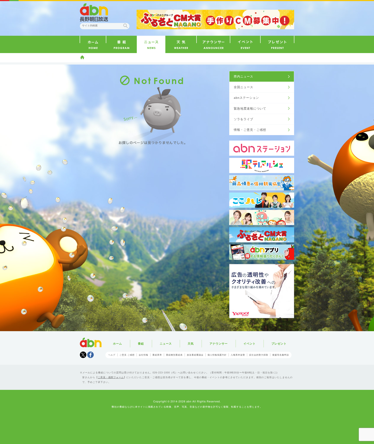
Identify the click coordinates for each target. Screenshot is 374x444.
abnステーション (246, 97)
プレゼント (279, 343)
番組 (141, 343)
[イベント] (245, 44)
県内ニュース (243, 76)
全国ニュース (243, 87)
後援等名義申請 (280, 355)
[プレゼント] (277, 44)
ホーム (82, 57)
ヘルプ (111, 355)
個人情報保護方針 (217, 355)
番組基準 (157, 355)
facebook (90, 355)
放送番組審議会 (195, 355)
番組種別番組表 (174, 355)
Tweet (83, 355)
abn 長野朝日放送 (94, 12)
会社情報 (143, 355)
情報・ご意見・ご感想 (250, 129)
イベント (249, 343)
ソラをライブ (243, 119)
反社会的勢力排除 (258, 355)
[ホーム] (93, 44)
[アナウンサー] (213, 44)
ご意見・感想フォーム (111, 377)
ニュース (166, 343)
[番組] (121, 44)
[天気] (181, 44)
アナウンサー (219, 343)
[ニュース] (151, 44)
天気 (191, 343)
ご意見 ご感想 (127, 355)
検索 (125, 26)
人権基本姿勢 (238, 355)
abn (91, 342)
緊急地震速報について (250, 108)
